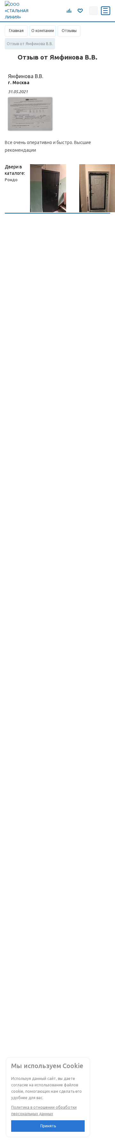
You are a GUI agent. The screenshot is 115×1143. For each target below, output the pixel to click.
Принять (48, 1126)
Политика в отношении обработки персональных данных (44, 1110)
